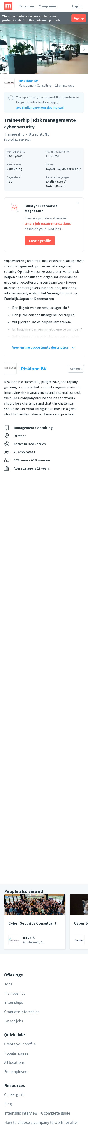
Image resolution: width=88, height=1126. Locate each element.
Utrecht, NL (39, 134)
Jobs (8, 984)
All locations (14, 1062)
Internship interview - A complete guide (37, 1113)
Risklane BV (28, 80)
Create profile (40, 240)
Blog (8, 1103)
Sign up (78, 18)
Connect (76, 369)
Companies (47, 6)
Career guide (14, 1094)
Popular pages (16, 1053)
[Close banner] (78, 204)
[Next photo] (79, 49)
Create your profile (20, 1043)
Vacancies (27, 6)
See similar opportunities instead (40, 107)
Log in (77, 6)
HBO (10, 182)
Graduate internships (21, 1011)
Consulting (14, 169)
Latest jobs (13, 1020)
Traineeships (14, 993)
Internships (13, 1002)
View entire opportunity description (40, 347)
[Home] (8, 6)
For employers (16, 1071)
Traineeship (14, 134)
